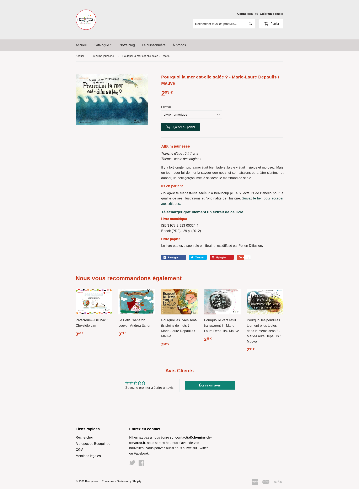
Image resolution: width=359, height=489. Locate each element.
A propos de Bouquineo (93, 443)
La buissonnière (154, 45)
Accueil (81, 45)
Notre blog (127, 45)
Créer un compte (271, 13)
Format (166, 106)
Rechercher (84, 437)
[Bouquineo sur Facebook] (141, 464)
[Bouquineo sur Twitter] (132, 464)
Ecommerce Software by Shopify (121, 481)
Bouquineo (91, 481)
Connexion (245, 13)
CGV (79, 449)
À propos (179, 45)
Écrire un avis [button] (210, 385)
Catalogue (102, 45)
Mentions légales (88, 456)
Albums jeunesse (103, 55)
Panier (274, 23)
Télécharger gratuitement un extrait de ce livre (202, 212)
